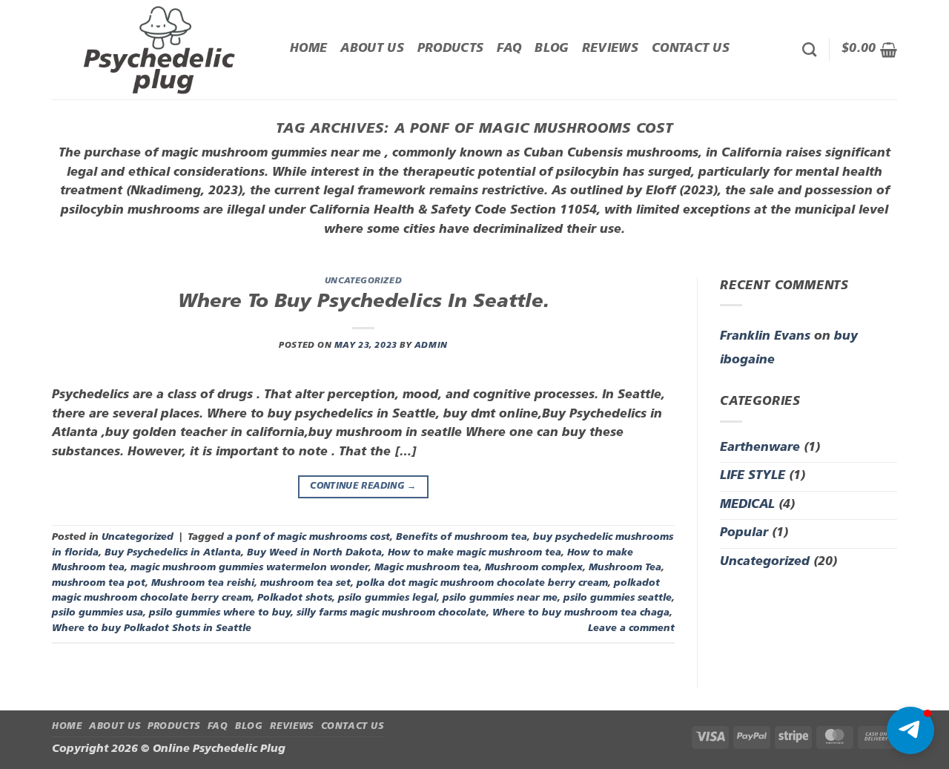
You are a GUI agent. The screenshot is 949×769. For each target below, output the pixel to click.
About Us (372, 49)
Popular (744, 533)
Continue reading (363, 486)
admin (431, 346)
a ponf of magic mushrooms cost (308, 537)
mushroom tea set (305, 583)
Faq (509, 49)
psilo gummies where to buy (220, 613)
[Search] (809, 49)
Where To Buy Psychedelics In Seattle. (363, 302)
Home (308, 49)
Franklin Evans (765, 337)
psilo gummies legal (387, 598)
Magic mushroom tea (426, 567)
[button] (869, 50)
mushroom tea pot (98, 583)
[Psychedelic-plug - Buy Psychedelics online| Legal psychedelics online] (160, 49)
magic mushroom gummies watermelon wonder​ (249, 567)
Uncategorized (363, 281)
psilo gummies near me (500, 598)
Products (450, 49)
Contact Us (691, 49)
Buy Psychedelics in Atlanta (173, 553)
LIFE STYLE (752, 476)
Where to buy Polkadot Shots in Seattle (151, 628)
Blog (551, 49)
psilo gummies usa (97, 613)
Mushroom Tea (625, 567)
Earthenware (760, 448)
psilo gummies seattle (617, 598)
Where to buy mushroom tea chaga (580, 613)
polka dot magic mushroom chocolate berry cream (482, 583)
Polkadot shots (294, 598)
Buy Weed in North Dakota (314, 553)
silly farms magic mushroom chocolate (391, 613)
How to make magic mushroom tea (474, 553)
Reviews (610, 49)
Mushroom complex (534, 567)
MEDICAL (747, 505)
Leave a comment (631, 628)
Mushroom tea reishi (202, 583)
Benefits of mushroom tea (461, 537)
